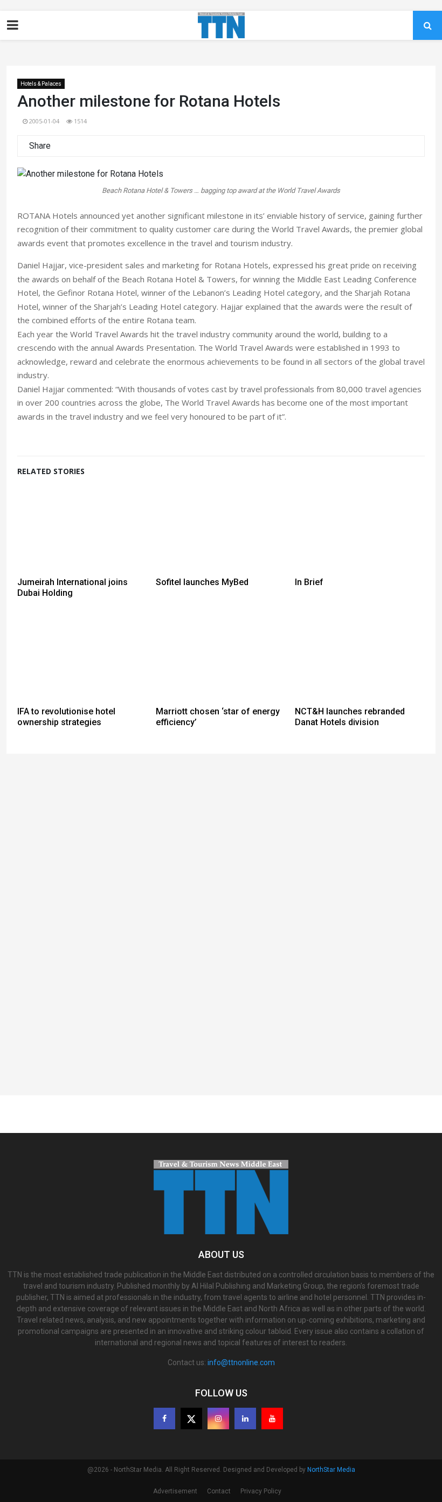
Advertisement (175, 1491)
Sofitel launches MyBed (202, 582)
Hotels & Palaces (40, 84)
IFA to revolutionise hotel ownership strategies (66, 716)
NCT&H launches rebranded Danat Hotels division (350, 716)
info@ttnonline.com (241, 1362)
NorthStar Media (331, 1469)
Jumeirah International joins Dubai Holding (72, 587)
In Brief (309, 582)
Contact (219, 1491)
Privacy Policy (260, 1491)
